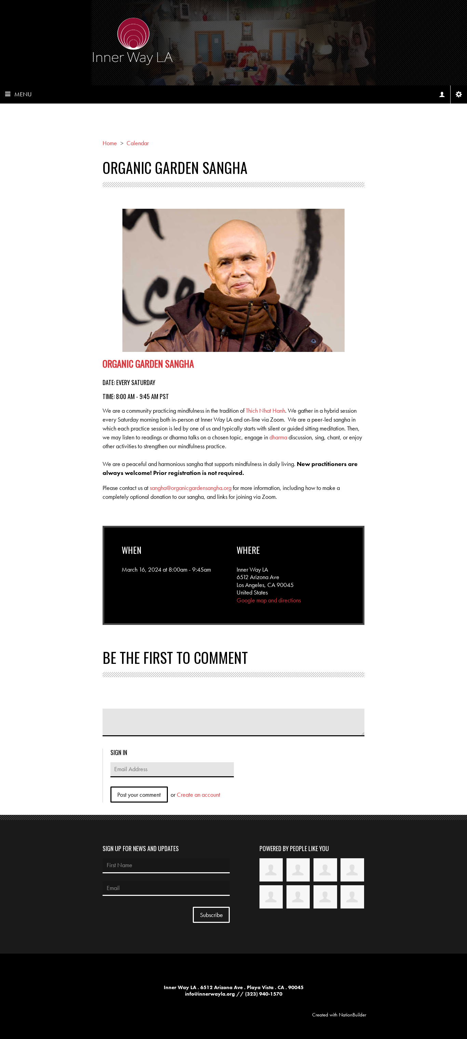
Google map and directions (269, 600)
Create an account (198, 794)
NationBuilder (352, 1014)
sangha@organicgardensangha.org (190, 488)
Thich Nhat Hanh (265, 410)
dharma (278, 437)
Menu (23, 94)
